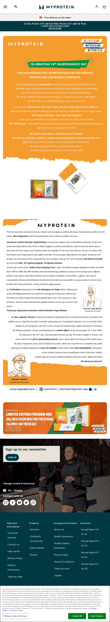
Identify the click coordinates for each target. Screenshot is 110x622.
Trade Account (61, 568)
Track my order (14, 576)
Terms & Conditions (64, 561)
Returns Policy (14, 558)
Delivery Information (13, 567)
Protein (33, 555)
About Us (59, 529)
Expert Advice (37, 548)
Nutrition (34, 529)
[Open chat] (33, 502)
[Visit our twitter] (26, 502)
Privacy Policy (61, 555)
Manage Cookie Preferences (19, 483)
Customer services (12, 535)
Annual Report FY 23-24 (90, 554)
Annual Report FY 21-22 (90, 531)
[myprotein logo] (56, 7)
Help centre (13, 551)
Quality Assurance (63, 536)
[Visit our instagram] (6, 502)
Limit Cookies (97, 616)
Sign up (12, 457)
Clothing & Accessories (36, 538)
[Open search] (16, 7)
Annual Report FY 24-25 (90, 566)
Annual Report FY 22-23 (90, 543)
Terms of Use (17, 610)
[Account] (97, 7)
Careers (58, 575)
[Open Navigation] (5, 7)
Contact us (13, 544)
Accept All (77, 616)
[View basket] (104, 7)
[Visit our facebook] (12, 502)
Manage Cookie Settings (15, 616)
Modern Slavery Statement (62, 545)
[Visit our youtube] (19, 502)
